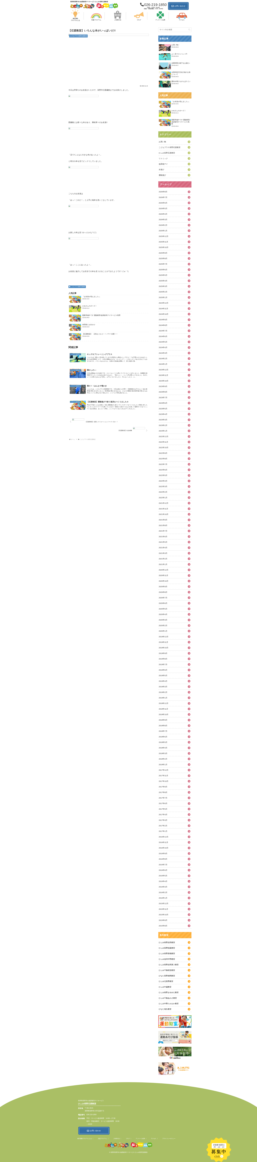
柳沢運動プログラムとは (84, 1138)
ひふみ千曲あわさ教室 (168, 998)
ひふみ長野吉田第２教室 (169, 965)
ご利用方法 (116, 1138)
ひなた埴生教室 (165, 1009)
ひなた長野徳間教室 (167, 976)
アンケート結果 (140, 1138)
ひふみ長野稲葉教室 (167, 948)
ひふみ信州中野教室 (167, 959)
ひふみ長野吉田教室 (167, 942)
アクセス (153, 1138)
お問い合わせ (179, 6)
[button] (189, 30)
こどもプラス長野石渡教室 (78, 286)
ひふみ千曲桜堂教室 (167, 970)
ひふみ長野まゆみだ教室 (169, 992)
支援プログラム (102, 1138)
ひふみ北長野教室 (166, 981)
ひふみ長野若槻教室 (167, 953)
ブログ (128, 1138)
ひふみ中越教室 (165, 987)
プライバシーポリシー (168, 1138)
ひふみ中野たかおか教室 (169, 1004)
